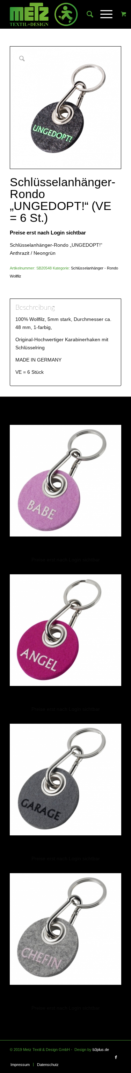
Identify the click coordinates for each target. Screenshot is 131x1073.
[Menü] (102, 14)
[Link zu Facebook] (116, 1057)
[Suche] (86, 14)
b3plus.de (101, 1049)
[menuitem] (86, 14)
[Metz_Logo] (54, 14)
